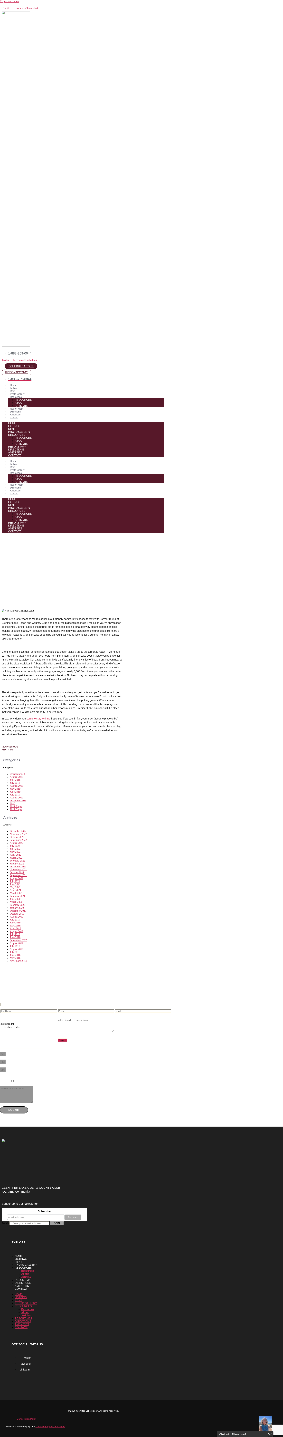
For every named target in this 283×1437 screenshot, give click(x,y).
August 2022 (16, 843)
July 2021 (15, 881)
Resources (16, 396)
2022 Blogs (16, 809)
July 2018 (15, 782)
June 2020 (15, 899)
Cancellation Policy (26, 1419)
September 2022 (18, 840)
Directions (15, 411)
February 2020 (17, 904)
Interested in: (7, 1023)
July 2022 (15, 845)
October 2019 (17, 913)
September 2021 (18, 875)
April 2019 (15, 928)
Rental (7, 1081)
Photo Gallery (17, 394)
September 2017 (18, 940)
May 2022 (15, 851)
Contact (14, 417)
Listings (14, 388)
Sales (18, 1081)
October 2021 (17, 872)
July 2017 (15, 946)
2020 (12, 803)
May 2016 (15, 958)
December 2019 (18, 800)
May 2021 (15, 887)
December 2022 (18, 831)
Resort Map (16, 408)
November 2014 (18, 960)
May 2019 (15, 788)
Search (5, 1223)
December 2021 (18, 866)
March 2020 (16, 902)
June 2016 (15, 955)
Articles (21, 405)
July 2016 (15, 952)
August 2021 (16, 878)
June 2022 (15, 848)
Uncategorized (17, 774)
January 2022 (17, 863)
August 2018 (16, 785)
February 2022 (17, 860)
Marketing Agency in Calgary (50, 1426)
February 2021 (17, 896)
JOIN (57, 1223)
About (19, 402)
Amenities (15, 414)
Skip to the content (9, 1)
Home (13, 385)
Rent (12, 391)
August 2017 (16, 943)
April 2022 (15, 854)
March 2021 (16, 893)
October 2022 (17, 837)
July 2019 (15, 794)
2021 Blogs (16, 806)
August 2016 (16, 777)
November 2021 (18, 869)
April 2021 (15, 890)
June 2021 (15, 884)
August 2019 (16, 797)
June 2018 (15, 779)
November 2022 (18, 834)
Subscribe (44, 1211)
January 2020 (17, 907)
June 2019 (15, 791)
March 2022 (16, 857)
